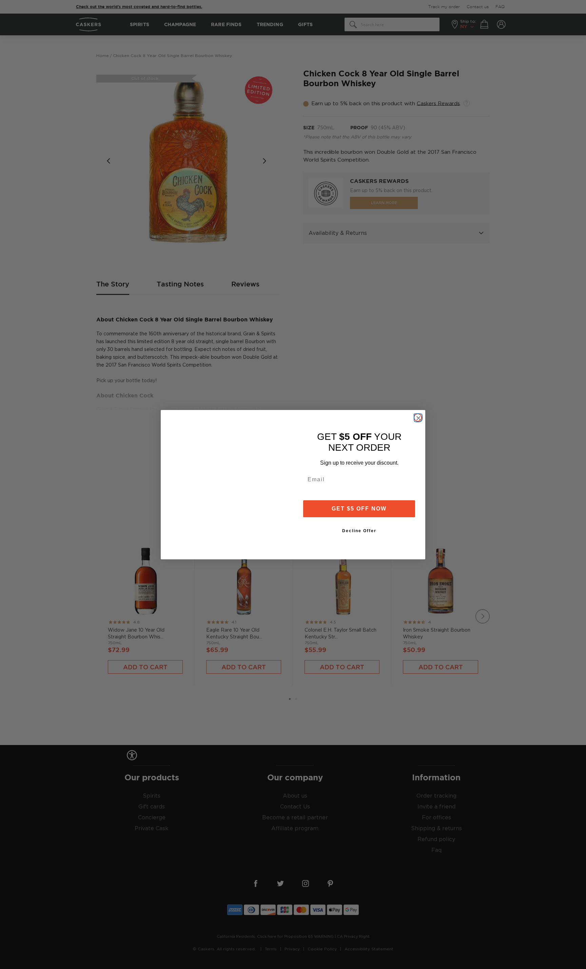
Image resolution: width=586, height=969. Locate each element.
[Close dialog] (418, 417)
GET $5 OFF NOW (359, 508)
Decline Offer (359, 530)
